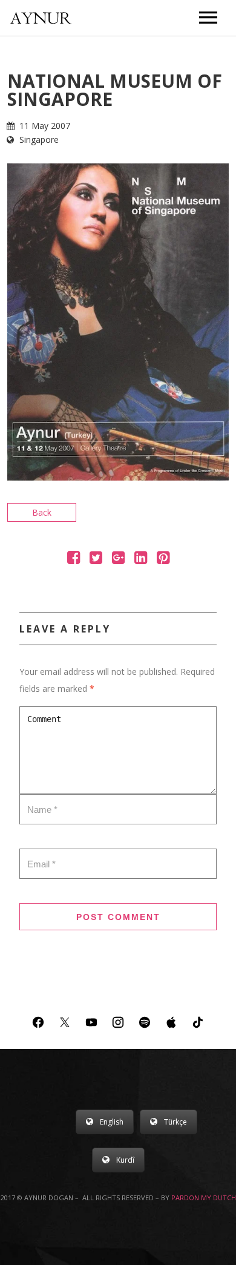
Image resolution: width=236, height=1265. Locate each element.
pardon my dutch (203, 1197)
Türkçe (175, 1122)
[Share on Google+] (118, 559)
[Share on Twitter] (96, 559)
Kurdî (125, 1160)
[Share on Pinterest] (163, 559)
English (111, 1122)
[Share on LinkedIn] (140, 559)
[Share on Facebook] (73, 559)
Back (41, 512)
